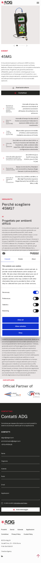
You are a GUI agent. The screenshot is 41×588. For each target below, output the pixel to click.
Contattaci (22, 93)
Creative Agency (6, 551)
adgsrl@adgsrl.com (7, 437)
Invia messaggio (22, 510)
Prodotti (4, 529)
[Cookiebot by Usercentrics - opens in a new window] (30, 253)
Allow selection (20, 326)
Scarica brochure (22, 87)
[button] (14, 45)
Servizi (12, 529)
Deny (20, 333)
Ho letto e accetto (16, 503)
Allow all (21, 320)
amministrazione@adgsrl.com (11, 441)
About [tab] (34, 259)
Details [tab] (20, 259)
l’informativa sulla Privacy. (20, 503)
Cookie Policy (28, 534)
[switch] (36, 298)
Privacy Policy (16, 534)
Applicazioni (30, 529)
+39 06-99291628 (6, 444)
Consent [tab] (7, 259)
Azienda (20, 529)
